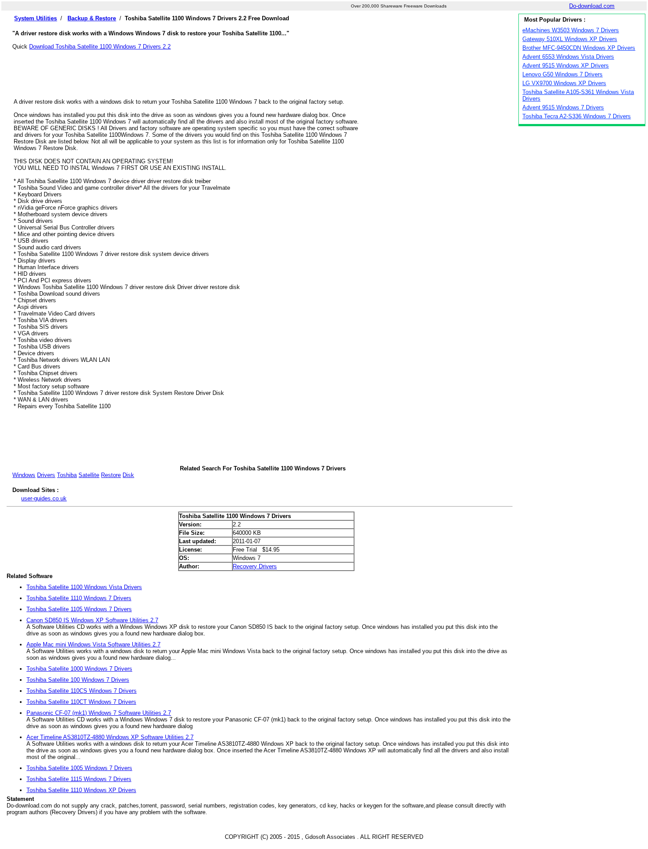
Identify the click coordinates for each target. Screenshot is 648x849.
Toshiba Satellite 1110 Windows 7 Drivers (78, 598)
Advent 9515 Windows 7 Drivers (563, 107)
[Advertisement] (262, 70)
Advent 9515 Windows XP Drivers (565, 65)
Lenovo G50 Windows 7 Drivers (562, 74)
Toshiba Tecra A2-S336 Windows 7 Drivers (576, 116)
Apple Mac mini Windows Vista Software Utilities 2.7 (93, 644)
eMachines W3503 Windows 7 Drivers (570, 30)
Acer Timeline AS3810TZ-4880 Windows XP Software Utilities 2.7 (110, 737)
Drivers (46, 475)
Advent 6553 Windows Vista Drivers (568, 56)
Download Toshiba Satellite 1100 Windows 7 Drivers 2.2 (100, 46)
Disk (128, 475)
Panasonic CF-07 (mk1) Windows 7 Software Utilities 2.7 (98, 713)
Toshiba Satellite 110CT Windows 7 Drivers (81, 702)
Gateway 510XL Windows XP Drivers (569, 39)
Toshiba (67, 475)
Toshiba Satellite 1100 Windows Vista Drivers (84, 587)
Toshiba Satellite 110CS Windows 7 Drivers (81, 690)
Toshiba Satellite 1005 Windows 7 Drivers (79, 768)
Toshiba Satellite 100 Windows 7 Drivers (77, 679)
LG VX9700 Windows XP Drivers (564, 83)
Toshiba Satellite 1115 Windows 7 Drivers (78, 779)
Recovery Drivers (255, 566)
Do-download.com (591, 6)
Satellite (88, 475)
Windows (23, 475)
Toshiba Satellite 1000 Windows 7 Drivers (79, 668)
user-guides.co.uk (44, 498)
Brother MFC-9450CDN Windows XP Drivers (578, 48)
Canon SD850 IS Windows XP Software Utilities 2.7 (92, 620)
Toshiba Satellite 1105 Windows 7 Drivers (79, 609)
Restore (111, 475)
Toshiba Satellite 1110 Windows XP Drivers (81, 790)
